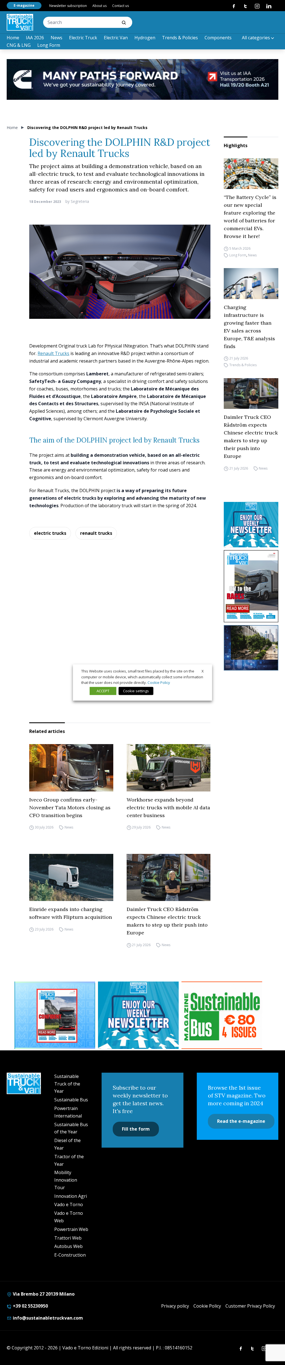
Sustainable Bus (71, 1100)
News (56, 38)
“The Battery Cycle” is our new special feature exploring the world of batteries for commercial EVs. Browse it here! (250, 216)
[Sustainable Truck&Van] (20, 22)
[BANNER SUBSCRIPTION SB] (221, 1015)
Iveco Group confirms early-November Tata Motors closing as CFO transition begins (69, 807)
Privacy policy (175, 1306)
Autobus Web (68, 1246)
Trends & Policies (180, 38)
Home (13, 38)
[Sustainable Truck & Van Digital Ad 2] (142, 79)
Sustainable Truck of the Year (67, 1083)
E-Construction (70, 1255)
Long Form (48, 45)
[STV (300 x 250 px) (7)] (54, 1015)
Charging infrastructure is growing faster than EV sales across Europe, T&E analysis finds (249, 326)
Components (218, 38)
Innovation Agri (70, 1196)
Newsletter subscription (68, 5)
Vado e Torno (68, 1204)
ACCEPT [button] (103, 690)
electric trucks (50, 533)
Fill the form (136, 1129)
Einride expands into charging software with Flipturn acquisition (70, 913)
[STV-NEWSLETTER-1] (251, 524)
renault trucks (96, 533)
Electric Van (116, 38)
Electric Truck (83, 38)
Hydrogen (144, 38)
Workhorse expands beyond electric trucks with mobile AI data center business (168, 807)
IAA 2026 (35, 38)
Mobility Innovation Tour (65, 1180)
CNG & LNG (19, 45)
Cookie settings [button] (136, 690)
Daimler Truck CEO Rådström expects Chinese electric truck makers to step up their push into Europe (251, 436)
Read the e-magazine (241, 1121)
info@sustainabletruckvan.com (47, 1318)
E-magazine (24, 5)
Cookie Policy (207, 1306)
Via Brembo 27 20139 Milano (43, 1294)
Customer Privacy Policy (250, 1306)
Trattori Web (68, 1238)
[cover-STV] (251, 586)
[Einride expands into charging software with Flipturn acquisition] (71, 877)
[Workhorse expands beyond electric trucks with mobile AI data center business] (168, 767)
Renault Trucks (53, 353)
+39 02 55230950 (30, 1306)
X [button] (203, 671)
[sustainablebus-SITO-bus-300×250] (251, 648)
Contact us (120, 5)
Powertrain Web (71, 1229)
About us (99, 5)
